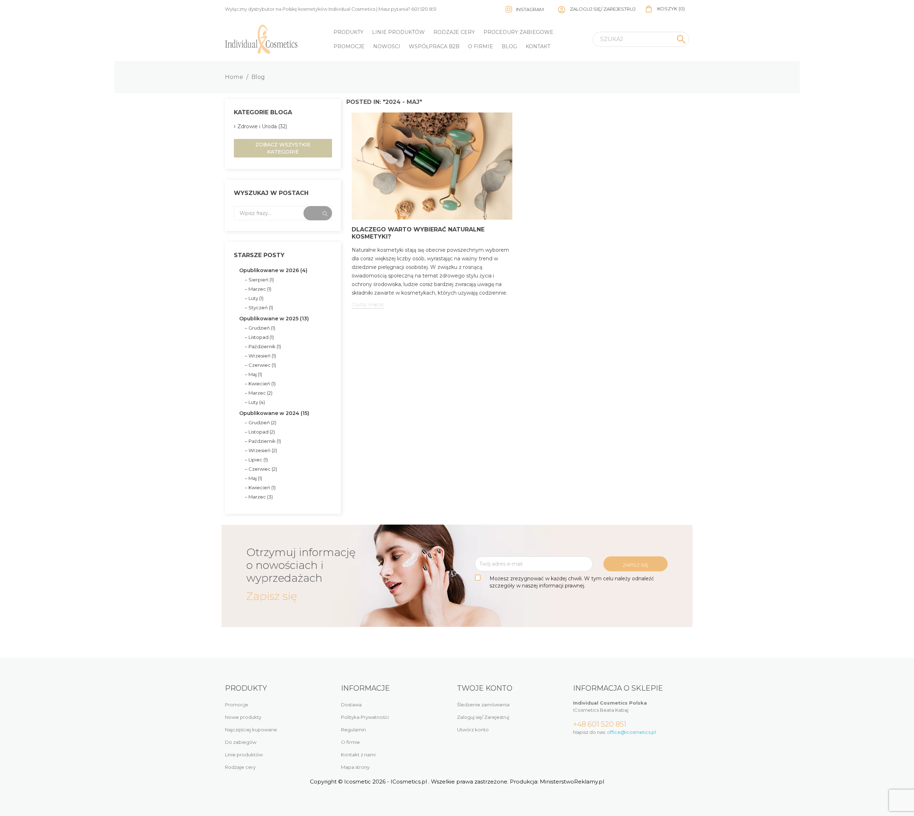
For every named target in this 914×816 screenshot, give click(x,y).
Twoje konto (484, 688)
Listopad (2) (261, 432)
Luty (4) (256, 402)
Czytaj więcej (368, 304)
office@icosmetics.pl (631, 732)
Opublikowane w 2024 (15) (274, 413)
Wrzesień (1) (262, 356)
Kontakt (538, 46)
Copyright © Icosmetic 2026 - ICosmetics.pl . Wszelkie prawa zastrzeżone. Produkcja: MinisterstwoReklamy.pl (457, 781)
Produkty (348, 32)
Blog (509, 46)
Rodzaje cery (454, 32)
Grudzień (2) (262, 422)
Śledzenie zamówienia (483, 704)
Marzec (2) (260, 393)
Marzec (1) (259, 289)
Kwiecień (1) (262, 383)
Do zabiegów (240, 742)
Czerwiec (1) (262, 365)
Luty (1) (255, 298)
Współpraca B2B (434, 46)
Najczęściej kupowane (251, 729)
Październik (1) (264, 346)
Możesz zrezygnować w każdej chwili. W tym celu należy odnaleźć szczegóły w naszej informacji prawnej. (571, 582)
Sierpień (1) (261, 279)
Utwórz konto (473, 729)
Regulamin (353, 729)
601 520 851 (423, 9)
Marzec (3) (260, 497)
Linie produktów (398, 32)
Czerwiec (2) (262, 469)
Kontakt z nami (358, 754)
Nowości (386, 46)
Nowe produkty (243, 717)
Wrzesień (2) (262, 450)
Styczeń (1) (260, 307)
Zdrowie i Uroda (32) (262, 126)
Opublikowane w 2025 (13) (274, 318)
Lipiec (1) (258, 459)
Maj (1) (255, 374)
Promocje (349, 46)
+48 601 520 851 (599, 724)
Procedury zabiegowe (518, 32)
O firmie (480, 46)
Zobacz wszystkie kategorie (283, 148)
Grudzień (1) (261, 328)
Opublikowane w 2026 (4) (273, 270)
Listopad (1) (261, 337)
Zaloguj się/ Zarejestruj (483, 717)
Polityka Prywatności (365, 717)
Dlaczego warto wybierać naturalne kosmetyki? (418, 233)
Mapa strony (355, 767)
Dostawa (351, 704)
